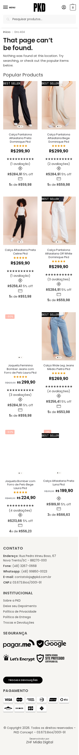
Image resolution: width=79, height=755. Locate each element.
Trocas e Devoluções (18, 622)
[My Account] (63, 7)
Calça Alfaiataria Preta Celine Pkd (20, 252)
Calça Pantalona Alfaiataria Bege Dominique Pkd (58, 138)
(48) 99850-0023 (34, 571)
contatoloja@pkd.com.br (33, 577)
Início (6, 32)
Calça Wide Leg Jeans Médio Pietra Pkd (58, 367)
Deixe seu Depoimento (20, 606)
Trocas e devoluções (22, 680)
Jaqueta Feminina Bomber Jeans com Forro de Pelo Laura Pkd (20, 369)
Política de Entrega (17, 617)
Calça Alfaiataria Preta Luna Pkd (58, 482)
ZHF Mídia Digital (39, 742)
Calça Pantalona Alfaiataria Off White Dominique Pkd (58, 253)
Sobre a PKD (12, 600)
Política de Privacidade (19, 611)
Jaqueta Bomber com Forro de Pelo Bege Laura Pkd (20, 484)
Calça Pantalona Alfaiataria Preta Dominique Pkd (20, 138)
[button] (72, 7)
